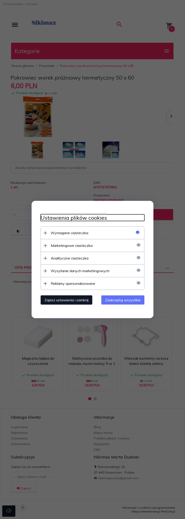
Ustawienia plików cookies (74, 218)
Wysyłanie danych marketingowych (80, 271)
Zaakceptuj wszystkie (123, 300)
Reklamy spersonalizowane (73, 283)
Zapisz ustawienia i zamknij (66, 300)
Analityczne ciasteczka (69, 258)
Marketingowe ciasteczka (71, 245)
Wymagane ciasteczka (69, 233)
